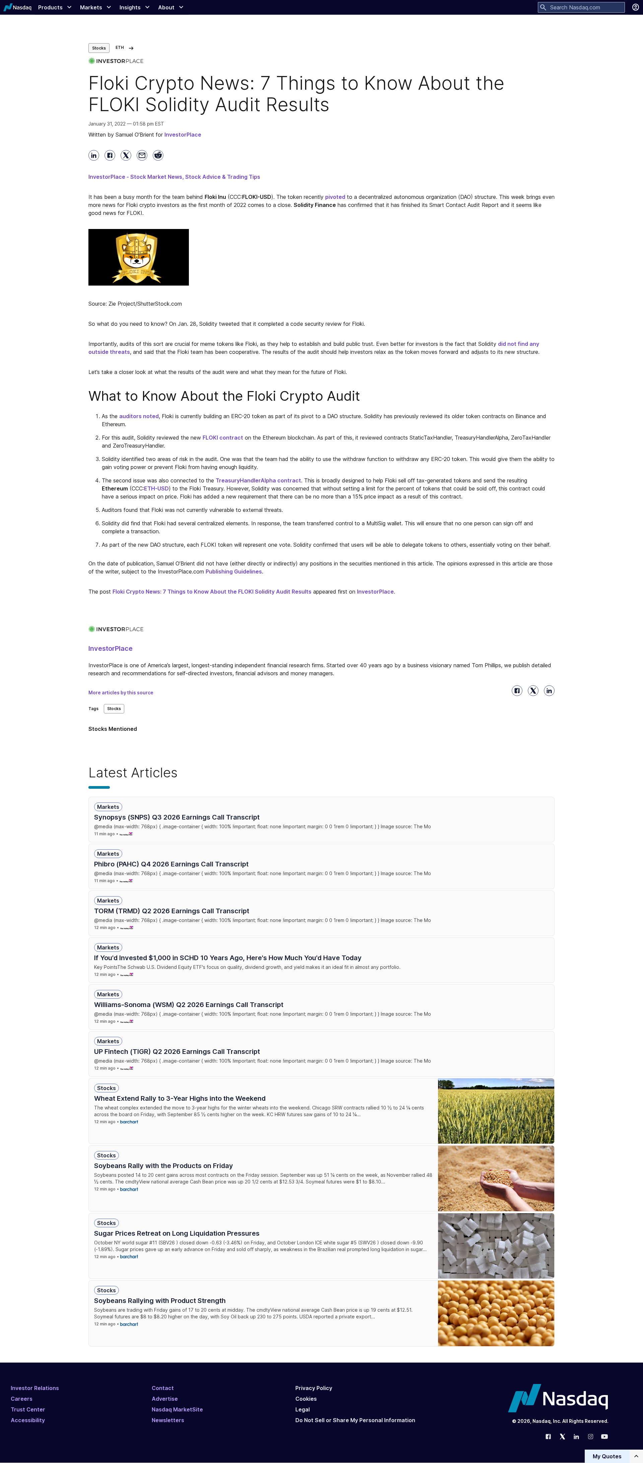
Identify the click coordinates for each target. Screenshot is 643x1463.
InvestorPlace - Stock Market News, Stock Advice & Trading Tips (174, 176)
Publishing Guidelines (234, 571)
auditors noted (139, 416)
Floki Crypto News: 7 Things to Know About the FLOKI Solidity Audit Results (212, 591)
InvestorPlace (375, 591)
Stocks (99, 48)
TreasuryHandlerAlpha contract (258, 480)
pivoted (335, 197)
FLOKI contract (223, 437)
